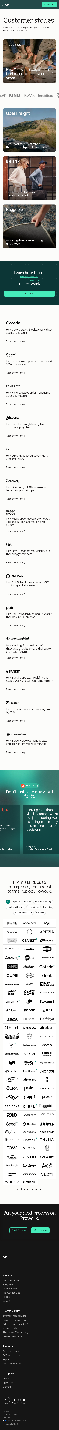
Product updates (11, 1293)
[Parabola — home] (7, 4)
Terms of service (10, 1415)
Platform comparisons (14, 1364)
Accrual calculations (12, 1337)
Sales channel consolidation (16, 1324)
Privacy (6, 1412)
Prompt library (10, 1289)
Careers (7, 1387)
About (6, 1379)
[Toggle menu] (2, 4)
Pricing (6, 1297)
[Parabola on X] (6, 1400)
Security (7, 1301)
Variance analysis (11, 1328)
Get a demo (49, 5)
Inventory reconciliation (14, 1316)
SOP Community (11, 1355)
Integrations (9, 1285)
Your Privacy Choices (16, 1420)
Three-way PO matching (15, 1332)
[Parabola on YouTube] (23, 1400)
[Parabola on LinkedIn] (15, 1400)
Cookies (6, 1417)
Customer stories (11, 1351)
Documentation (11, 1281)
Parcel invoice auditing (14, 1320)
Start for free (19, 1230)
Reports (7, 1360)
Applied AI (8, 1383)
